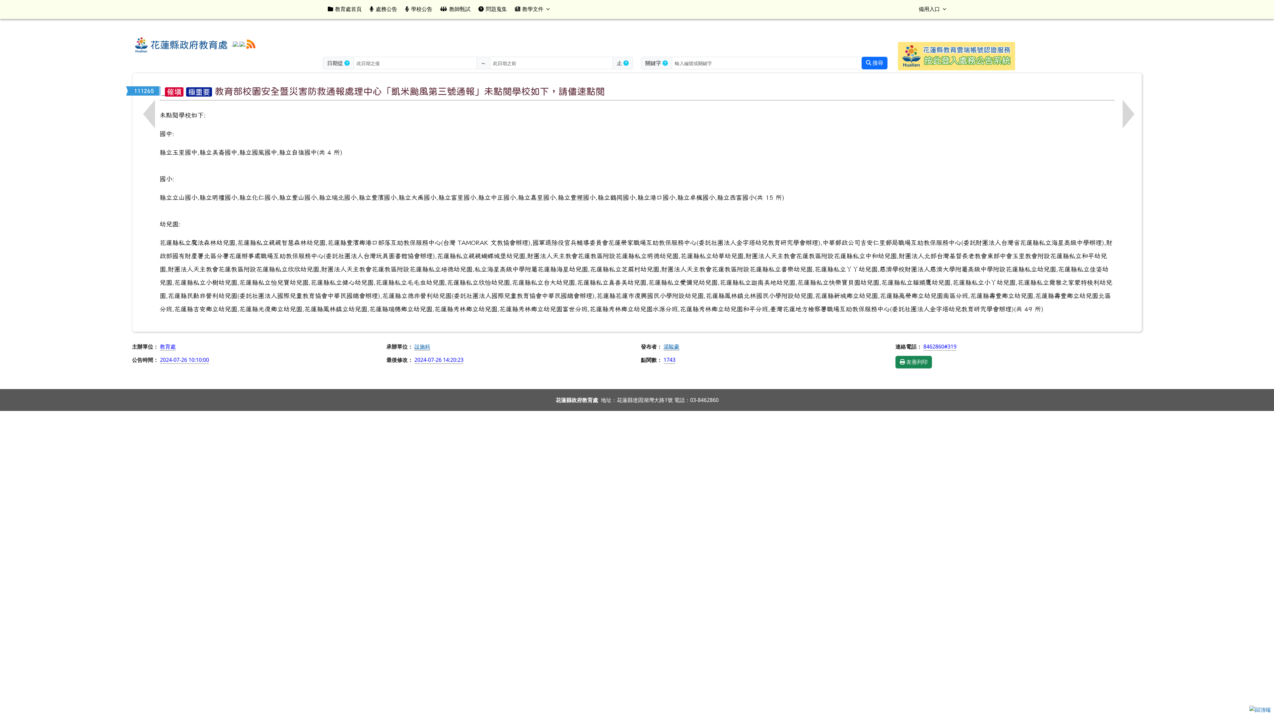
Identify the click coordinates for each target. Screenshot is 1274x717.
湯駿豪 (671, 346)
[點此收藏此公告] (163, 91)
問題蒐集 (496, 9)
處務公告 (386, 9)
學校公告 (421, 9)
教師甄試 (459, 9)
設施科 (422, 346)
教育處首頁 (348, 9)
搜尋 (877, 63)
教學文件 (532, 9)
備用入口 (929, 9)
